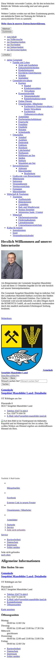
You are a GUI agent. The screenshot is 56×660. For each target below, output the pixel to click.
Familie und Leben (21, 62)
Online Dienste (25, 101)
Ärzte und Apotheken (28, 65)
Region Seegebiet (26, 209)
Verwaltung (29, 91)
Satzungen (17, 181)
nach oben (5, 555)
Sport (15, 233)
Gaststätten (23, 204)
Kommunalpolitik (26, 93)
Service (10, 527)
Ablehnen (6, 29)
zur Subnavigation (15, 47)
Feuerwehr (23, 122)
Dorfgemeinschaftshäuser (29, 119)
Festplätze (22, 124)
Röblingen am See (26, 155)
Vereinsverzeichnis (21, 186)
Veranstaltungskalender (23, 235)
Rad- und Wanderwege (28, 207)
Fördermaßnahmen (26, 220)
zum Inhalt (12, 37)
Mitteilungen (18, 178)
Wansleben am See (26, 163)
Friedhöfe (22, 127)
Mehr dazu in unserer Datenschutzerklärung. (23, 23)
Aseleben (22, 140)
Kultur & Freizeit (14, 227)
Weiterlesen (6, 318)
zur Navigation (13, 44)
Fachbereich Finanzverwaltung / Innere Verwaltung (38, 107)
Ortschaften (18, 135)
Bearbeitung (29, 173)
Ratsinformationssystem (35, 98)
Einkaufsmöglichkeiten (28, 67)
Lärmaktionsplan (26, 222)
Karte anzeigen (8, 609)
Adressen (22, 168)
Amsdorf (22, 137)
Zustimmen (7, 32)
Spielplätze (23, 78)
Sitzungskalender (32, 96)
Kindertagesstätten (32, 88)
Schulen (22, 75)
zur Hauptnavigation (16, 42)
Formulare (17, 189)
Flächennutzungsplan (28, 217)
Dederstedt (23, 142)
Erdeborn (22, 145)
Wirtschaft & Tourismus (17, 194)
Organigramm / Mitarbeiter (30, 104)
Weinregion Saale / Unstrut (30, 212)
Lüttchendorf (24, 150)
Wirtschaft (17, 215)
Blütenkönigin (24, 202)
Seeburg (22, 160)
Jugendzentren (19, 230)
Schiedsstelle (24, 132)
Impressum (12, 545)
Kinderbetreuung (26, 70)
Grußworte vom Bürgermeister (26, 176)
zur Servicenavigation (17, 49)
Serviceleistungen (21, 165)
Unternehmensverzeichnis (30, 225)
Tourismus (17, 196)
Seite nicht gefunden (16, 530)
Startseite (11, 524)
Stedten (21, 158)
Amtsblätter (23, 116)
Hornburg (22, 147)
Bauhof (27, 85)
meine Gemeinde (14, 60)
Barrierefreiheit (14, 539)
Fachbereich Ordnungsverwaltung (33, 112)
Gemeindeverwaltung (22, 80)
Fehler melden (13, 547)
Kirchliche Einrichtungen (29, 73)
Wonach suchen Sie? (10, 381)
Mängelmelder (24, 171)
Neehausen (23, 153)
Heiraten (22, 129)
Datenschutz (12, 542)
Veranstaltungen (20, 184)
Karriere (22, 83)
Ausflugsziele (24, 199)
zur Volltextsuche (15, 39)
